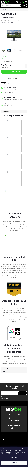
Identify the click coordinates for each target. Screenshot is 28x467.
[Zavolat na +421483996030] (17, 2)
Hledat (24, 5)
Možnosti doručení (7, 61)
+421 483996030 (15, 420)
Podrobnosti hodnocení (20, 20)
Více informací (16, 454)
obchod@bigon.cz (15, 418)
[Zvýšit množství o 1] (26, 65)
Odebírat (22, 393)
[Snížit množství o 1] (26, 67)
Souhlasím (14, 462)
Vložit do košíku (15, 71)
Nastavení (14, 457)
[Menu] (26, 2)
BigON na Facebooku (15, 425)
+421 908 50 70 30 (15, 423)
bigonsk (15, 428)
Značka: (3, 82)
